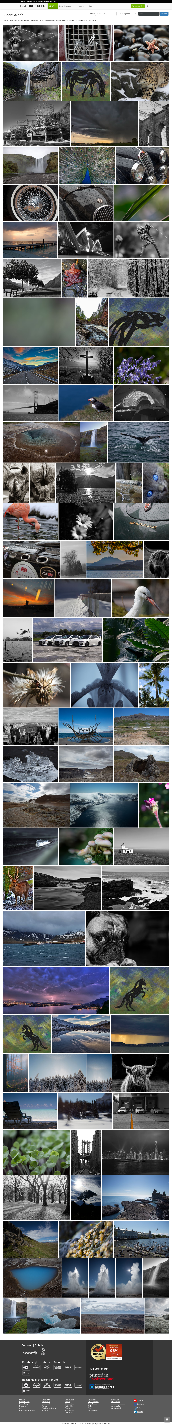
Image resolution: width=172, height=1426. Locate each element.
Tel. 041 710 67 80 (31, 1)
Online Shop (91, 1400)
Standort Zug (23, 1404)
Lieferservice (69, 1412)
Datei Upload (115, 1400)
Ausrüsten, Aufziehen (49, 1408)
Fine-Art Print (69, 1400)
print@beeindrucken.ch (49, 1)
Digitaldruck (46, 1400)
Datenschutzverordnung (27, 1410)
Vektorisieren (69, 1410)
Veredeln (45, 1410)
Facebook (140, 1404)
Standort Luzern (24, 1402)
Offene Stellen (115, 1402)
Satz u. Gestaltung (93, 1402)
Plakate (67, 1402)
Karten (67, 1406)
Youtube (140, 1400)
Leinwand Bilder (93, 1410)
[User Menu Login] (149, 6)
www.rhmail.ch (116, 1406)
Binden (90, 1406)
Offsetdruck (46, 1402)
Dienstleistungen (65, 6)
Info (90, 6)
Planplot (81, 6)
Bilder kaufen (69, 1404)
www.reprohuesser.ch (118, 1404)
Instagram (140, 1408)
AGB (20, 1408)
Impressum (23, 1406)
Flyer (72, 1406)
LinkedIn (140, 1412)
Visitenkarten (92, 1404)
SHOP (51, 6)
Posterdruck (46, 1404)
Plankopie (68, 1408)
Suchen (164, 14)
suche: (92, 14)
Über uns (22, 1400)
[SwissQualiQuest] (107, 1352)
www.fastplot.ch (116, 1408)
